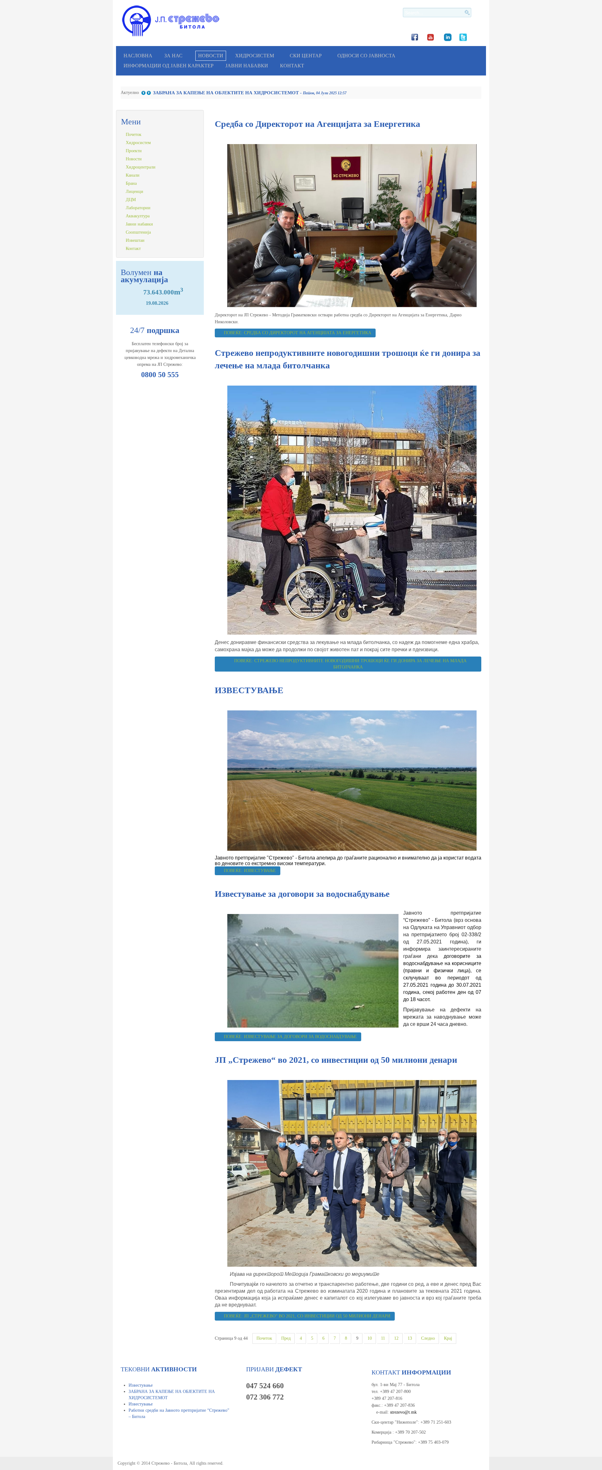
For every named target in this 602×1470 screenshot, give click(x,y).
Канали (133, 175)
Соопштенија (138, 232)
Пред (286, 1338)
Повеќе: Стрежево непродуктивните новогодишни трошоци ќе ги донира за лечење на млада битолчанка (350, 663)
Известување (141, 1385)
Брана (131, 183)
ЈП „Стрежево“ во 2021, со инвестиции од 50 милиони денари (336, 1060)
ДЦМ (131, 199)
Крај (448, 1338)
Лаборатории (138, 207)
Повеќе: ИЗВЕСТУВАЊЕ (249, 870)
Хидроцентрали (141, 167)
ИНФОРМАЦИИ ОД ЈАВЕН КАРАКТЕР (169, 65)
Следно (428, 1338)
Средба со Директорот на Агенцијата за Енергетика (317, 124)
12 (396, 1338)
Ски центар (306, 55)
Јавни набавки (246, 65)
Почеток (264, 1338)
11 (383, 1338)
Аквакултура (138, 216)
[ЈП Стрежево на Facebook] (415, 37)
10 (369, 1338)
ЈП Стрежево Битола (171, 21)
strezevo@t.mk (403, 1412)
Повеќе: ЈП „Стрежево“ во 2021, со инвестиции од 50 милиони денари (306, 1316)
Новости (210, 55)
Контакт (292, 65)
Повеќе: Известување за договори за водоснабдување (290, 1036)
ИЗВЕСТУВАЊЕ (249, 690)
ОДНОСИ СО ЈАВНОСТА (366, 55)
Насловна (138, 55)
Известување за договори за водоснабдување (302, 894)
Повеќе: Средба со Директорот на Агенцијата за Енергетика (297, 332)
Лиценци (134, 191)
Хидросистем (254, 55)
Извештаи (135, 240)
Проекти (134, 150)
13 (410, 1338)
